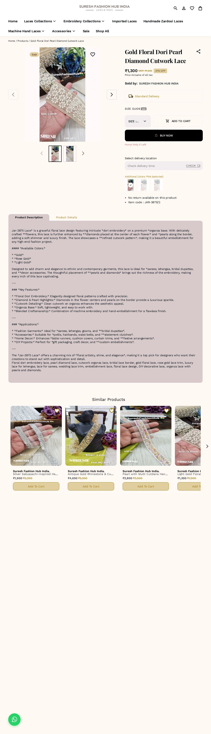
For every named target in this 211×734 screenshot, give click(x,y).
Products (23, 40)
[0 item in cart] (200, 8)
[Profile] (183, 8)
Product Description (29, 217)
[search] (175, 8)
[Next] (83, 154)
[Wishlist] (92, 54)
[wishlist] (192, 8)
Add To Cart (36, 486)
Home (11, 40)
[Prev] (42, 154)
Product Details (66, 217)
